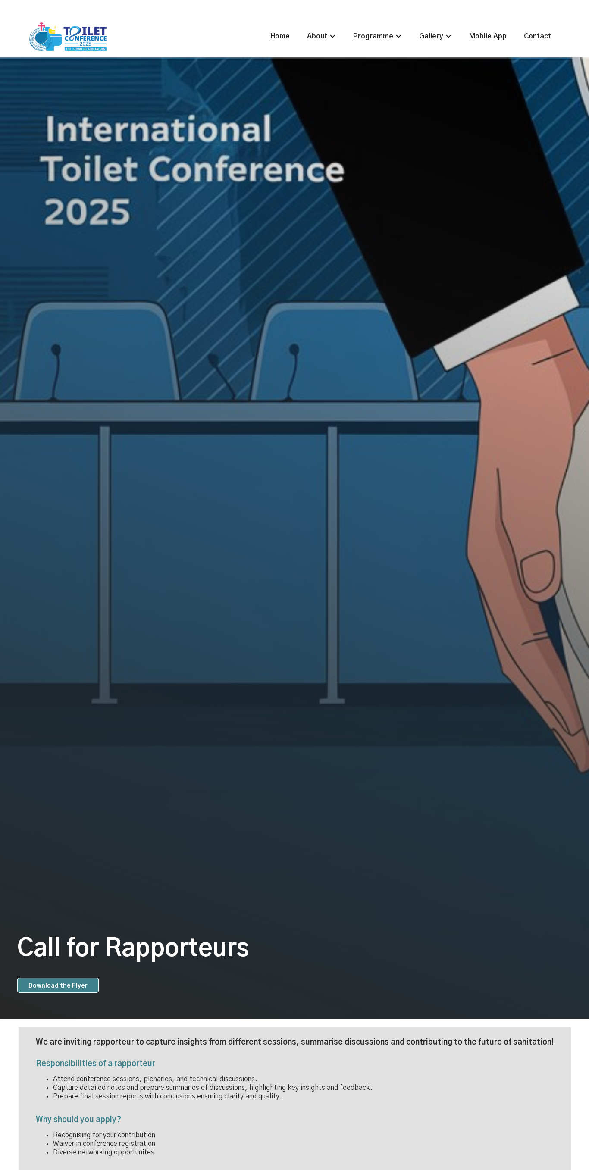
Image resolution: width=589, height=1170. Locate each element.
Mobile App (488, 36)
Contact (537, 36)
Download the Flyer (58, 986)
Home (280, 36)
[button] (321, 36)
